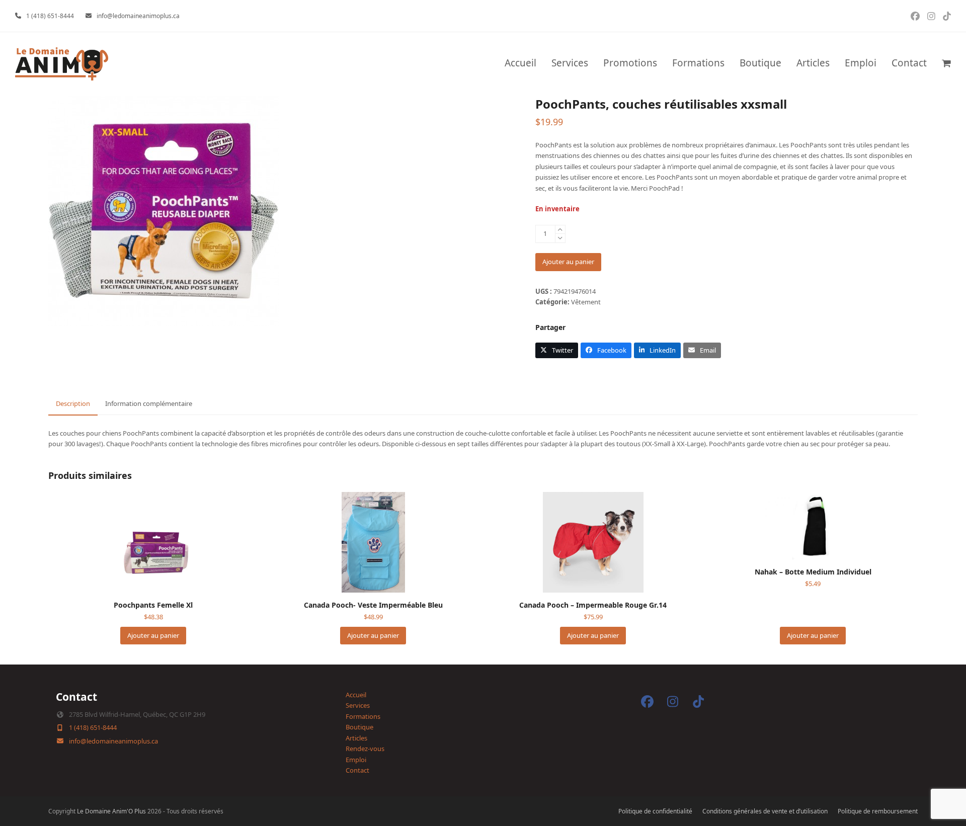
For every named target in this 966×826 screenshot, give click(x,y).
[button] (946, 63)
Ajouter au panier (568, 261)
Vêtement (586, 301)
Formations (363, 716)
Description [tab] (73, 403)
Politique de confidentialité (655, 811)
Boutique (359, 726)
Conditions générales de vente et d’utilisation (765, 811)
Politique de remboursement (878, 811)
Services (358, 705)
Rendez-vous (365, 748)
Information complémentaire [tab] (148, 403)
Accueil (356, 694)
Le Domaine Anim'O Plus (111, 811)
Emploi (356, 759)
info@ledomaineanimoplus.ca (138, 16)
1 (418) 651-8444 (50, 16)
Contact (357, 770)
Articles (356, 737)
